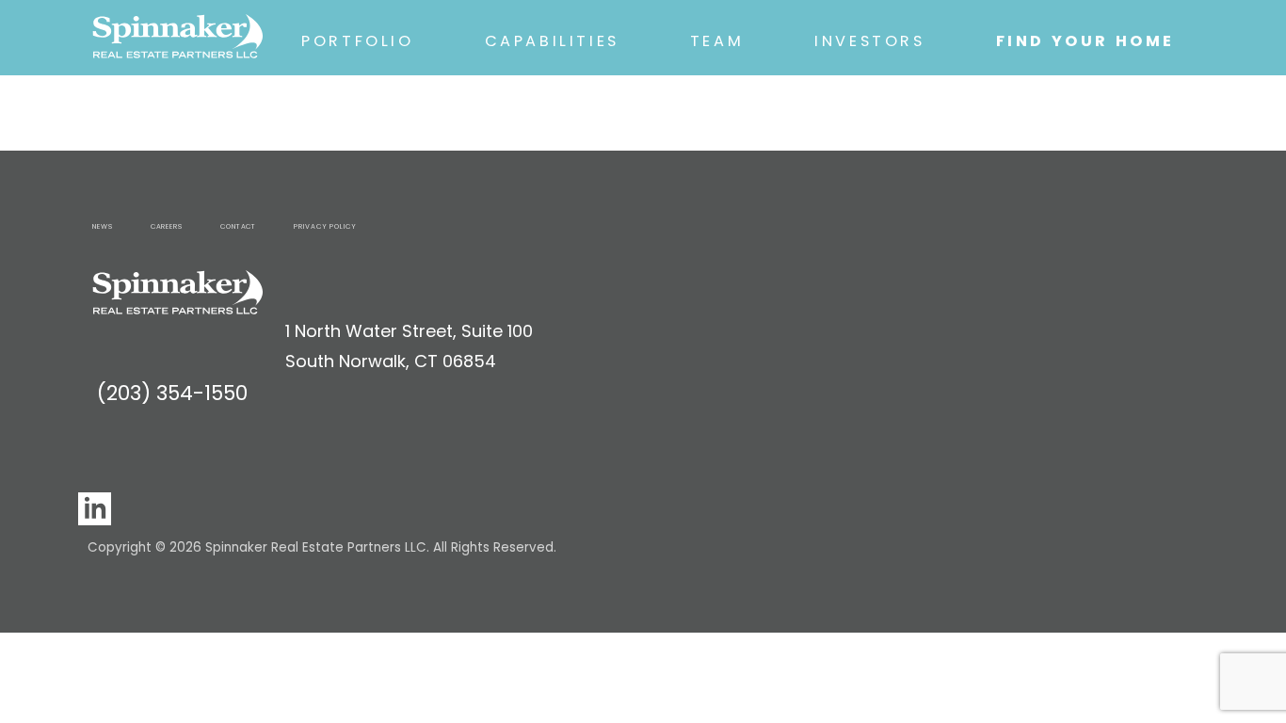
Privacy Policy (325, 226)
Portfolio (357, 41)
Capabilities (552, 41)
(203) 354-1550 (172, 393)
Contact (238, 226)
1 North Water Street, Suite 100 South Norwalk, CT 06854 (409, 346)
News (102, 226)
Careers (167, 226)
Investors (869, 41)
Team (717, 41)
